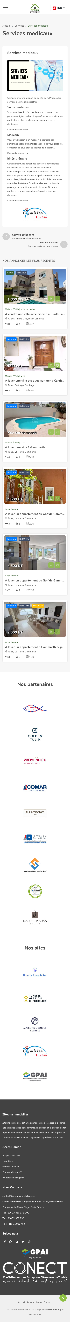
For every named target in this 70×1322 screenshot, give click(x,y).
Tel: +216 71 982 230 (13, 1218)
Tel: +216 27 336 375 (13, 1212)
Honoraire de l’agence (13, 1177)
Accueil (6, 26)
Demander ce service (17, 129)
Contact (47, 1302)
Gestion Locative (10, 1166)
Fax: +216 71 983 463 (13, 1223)
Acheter (31, 1302)
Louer (39, 1302)
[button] (58, 8)
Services (19, 26)
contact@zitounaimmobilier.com (18, 1196)
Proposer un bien (11, 1155)
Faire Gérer (8, 1161)
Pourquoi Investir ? (11, 1172)
